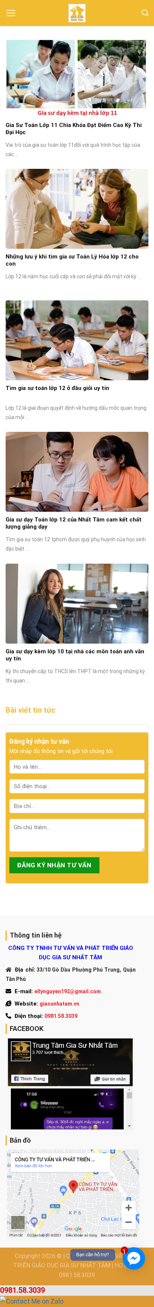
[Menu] (11, 13)
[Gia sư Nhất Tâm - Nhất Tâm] (77, 13)
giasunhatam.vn (59, 1004)
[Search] (145, 13)
